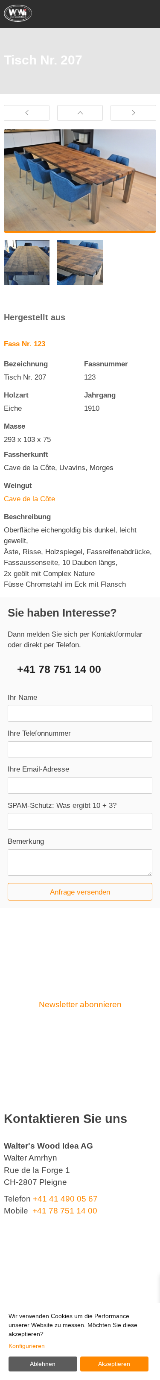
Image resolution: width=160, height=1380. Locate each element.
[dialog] (80, 1341)
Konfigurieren (27, 1345)
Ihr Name (22, 697)
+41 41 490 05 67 (65, 1198)
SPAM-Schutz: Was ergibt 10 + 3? (62, 805)
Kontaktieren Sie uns (80, 1042)
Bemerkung (26, 841)
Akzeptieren (114, 1363)
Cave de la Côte (29, 499)
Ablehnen (42, 1363)
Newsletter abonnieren (80, 1004)
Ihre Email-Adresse (38, 769)
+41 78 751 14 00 (59, 669)
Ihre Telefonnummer (39, 733)
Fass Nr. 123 (24, 344)
